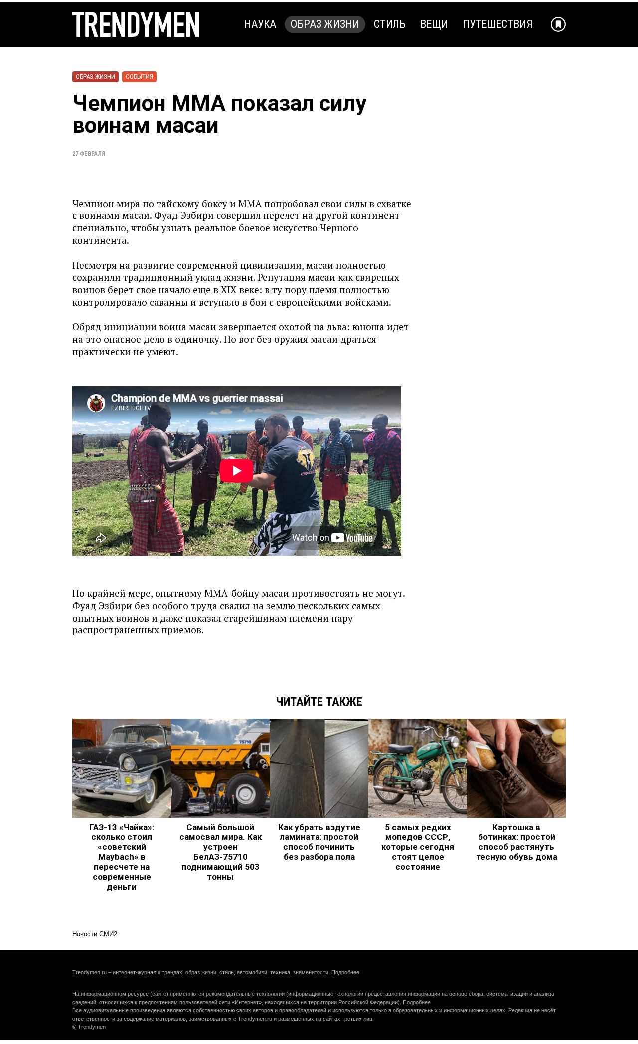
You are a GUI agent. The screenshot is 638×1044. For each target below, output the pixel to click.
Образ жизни (325, 24)
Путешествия (498, 24)
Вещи (434, 24)
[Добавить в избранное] (558, 24)
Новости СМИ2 (94, 934)
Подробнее (345, 972)
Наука (260, 24)
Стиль (390, 24)
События (139, 76)
